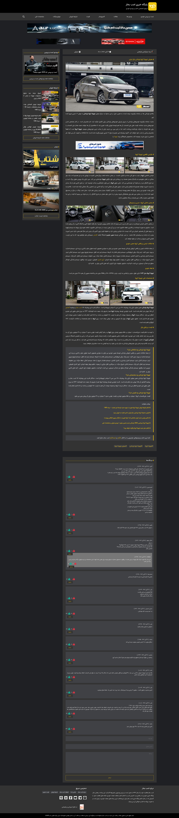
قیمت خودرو (46, 792)
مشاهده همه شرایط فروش (41, 138)
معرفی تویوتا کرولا (120, 446)
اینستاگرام (113, 438)
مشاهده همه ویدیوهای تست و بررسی (41, 79)
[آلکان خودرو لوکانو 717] (89, 28)
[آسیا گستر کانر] (58, 41)
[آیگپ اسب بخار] (61, 797)
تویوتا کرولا (148, 446)
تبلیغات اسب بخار (64, 792)
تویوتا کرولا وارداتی (135, 446)
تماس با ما (73, 792)
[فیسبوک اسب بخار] (70, 797)
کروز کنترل (101, 260)
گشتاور (68, 307)
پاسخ (70, 480)
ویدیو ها (129, 16)
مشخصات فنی (39, 16)
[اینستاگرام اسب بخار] (85, 797)
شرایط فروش (73, 16)
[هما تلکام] (123, 41)
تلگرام (119, 438)
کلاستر (95, 235)
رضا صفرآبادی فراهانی (144, 52)
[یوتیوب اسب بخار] (75, 797)
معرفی (76, 52)
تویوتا (115, 136)
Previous (56, 65)
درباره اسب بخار (82, 792)
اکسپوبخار (102, 16)
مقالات (116, 16)
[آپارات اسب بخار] (65, 797)
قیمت (88, 16)
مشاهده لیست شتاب (41, 216)
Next (25, 65)
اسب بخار (79, 307)
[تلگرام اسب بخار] (110, 145)
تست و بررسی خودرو (147, 16)
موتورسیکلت (56, 16)
